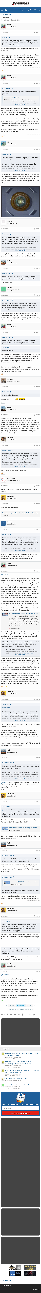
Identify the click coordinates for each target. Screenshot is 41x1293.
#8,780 (38, 971)
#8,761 (38, 32)
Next (28, 1005)
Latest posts (5, 1049)
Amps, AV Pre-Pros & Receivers (12, 1067)
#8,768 (38, 386)
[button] (2, 10)
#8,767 (38, 332)
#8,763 (38, 149)
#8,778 (38, 850)
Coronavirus (15, 97)
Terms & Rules (36, 1289)
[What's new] (35, 10)
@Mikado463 (5, 574)
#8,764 (38, 229)
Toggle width (7, 1285)
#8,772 (38, 503)
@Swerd (3, 783)
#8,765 (38, 268)
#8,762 (38, 83)
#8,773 (38, 529)
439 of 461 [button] (20, 1005)
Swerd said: (5, 154)
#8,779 (38, 916)
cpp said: (5, 37)
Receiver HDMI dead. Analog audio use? (16, 1085)
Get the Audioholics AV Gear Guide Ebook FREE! (20, 1104)
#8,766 (38, 295)
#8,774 (38, 571)
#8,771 (38, 486)
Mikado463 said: (7, 763)
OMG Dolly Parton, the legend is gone (15, 1078)
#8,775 (38, 699)
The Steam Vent (8, 1082)
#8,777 (38, 801)
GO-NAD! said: (6, 450)
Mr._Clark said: (6, 88)
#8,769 (38, 415)
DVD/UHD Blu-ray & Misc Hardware (13, 1059)
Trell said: (5, 347)
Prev (12, 1005)
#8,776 (38, 757)
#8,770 (38, 445)
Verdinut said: (6, 273)
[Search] (39, 10)
